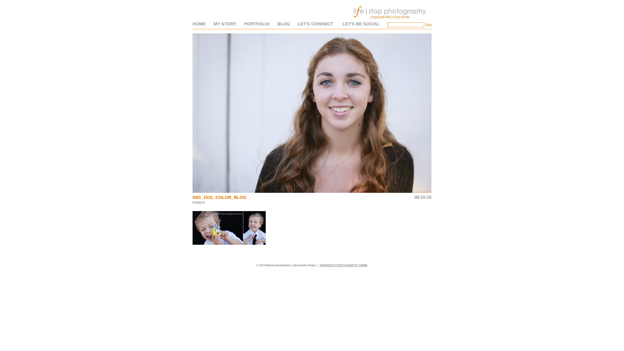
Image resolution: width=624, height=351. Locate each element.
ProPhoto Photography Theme (343, 265)
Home (199, 24)
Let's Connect (315, 24)
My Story (225, 24)
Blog (283, 24)
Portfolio (257, 24)
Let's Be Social (361, 24)
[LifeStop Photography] (388, 20)
